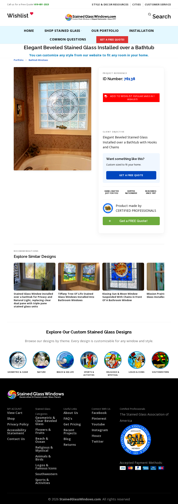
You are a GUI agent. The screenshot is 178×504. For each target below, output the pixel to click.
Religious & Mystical (44, 449)
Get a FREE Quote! (112, 39)
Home (29, 31)
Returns (69, 444)
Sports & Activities (42, 481)
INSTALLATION (141, 31)
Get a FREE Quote (131, 175)
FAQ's (67, 418)
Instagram (100, 430)
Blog (67, 439)
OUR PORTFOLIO (105, 31)
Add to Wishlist (132, 96)
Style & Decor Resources (110, 4)
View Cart (14, 413)
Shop (11, 418)
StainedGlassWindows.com (80, 499)
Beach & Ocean (41, 440)
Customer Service (158, 4)
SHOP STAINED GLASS (62, 31)
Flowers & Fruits (43, 431)
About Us (70, 413)
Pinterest (99, 418)
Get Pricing (72, 424)
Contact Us (16, 439)
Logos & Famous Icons (45, 466)
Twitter (98, 441)
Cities (136, 4)
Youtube (98, 424)
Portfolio (18, 60)
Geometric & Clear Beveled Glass (46, 421)
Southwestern (46, 474)
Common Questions (68, 39)
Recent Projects (69, 431)
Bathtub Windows (38, 60)
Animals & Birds (43, 457)
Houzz (96, 436)
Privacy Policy (18, 424)
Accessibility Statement (16, 431)
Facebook (99, 413)
